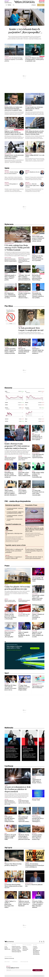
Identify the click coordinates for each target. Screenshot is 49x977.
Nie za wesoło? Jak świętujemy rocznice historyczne (28, 750)
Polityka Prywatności (16, 946)
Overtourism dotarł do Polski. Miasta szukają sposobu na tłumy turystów (14, 886)
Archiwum (25, 950)
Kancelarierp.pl (36, 951)
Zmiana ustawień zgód (16, 947)
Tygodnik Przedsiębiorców (13, 524)
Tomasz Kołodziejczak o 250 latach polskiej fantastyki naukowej (12, 750)
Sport (7, 673)
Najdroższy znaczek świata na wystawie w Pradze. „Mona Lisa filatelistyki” (24, 904)
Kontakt (6, 947)
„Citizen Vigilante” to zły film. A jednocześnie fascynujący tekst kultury (10, 904)
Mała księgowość (36, 950)
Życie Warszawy (36, 954)
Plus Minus (9, 306)
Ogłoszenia (25, 947)
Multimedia (9, 728)
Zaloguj (40, 4)
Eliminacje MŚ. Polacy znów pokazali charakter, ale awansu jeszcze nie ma (10, 688)
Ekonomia (8, 388)
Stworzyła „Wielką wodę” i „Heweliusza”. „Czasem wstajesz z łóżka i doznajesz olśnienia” (38, 904)
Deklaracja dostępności (16, 951)
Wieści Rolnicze (36, 952)
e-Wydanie (33, 4)
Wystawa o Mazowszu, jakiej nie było (34, 885)
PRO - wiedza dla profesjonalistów (18, 501)
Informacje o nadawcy (16, 950)
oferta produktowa (24, 961)
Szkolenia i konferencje (9, 958)
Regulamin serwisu (15, 949)
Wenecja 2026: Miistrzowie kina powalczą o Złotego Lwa (13, 864)
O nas (6, 946)
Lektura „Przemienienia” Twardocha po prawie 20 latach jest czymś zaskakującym (34, 865)
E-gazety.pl (35, 947)
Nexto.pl (34, 949)
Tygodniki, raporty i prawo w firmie (15, 545)
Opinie (7, 168)
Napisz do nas (7, 949)
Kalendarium (15, 961)
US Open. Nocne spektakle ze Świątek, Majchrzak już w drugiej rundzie (24, 688)
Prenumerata (25, 949)
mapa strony (7, 961)
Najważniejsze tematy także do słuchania (38, 686)
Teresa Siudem (9, 530)
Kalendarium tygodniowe (12, 505)
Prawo (7, 566)
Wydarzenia (9, 224)
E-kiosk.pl (35, 946)
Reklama (24, 946)
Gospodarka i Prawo (31, 505)
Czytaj (10, 323)
